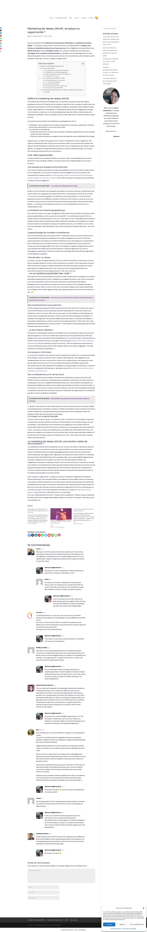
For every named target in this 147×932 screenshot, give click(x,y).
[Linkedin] (35, 535)
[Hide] (0, 51)
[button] (143, 908)
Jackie (38, 798)
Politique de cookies (116, 928)
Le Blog (90, 18)
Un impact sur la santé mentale (54, 87)
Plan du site (73, 920)
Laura (38, 549)
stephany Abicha (42, 833)
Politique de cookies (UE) (55, 920)
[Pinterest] (39, 535)
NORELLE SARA (41, 647)
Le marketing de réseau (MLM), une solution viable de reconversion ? (62, 90)
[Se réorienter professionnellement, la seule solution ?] (84, 516)
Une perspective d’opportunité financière (56, 70)
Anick (47, 579)
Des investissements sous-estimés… (55, 80)
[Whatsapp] (42, 535)
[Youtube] (49, 535)
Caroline (39, 612)
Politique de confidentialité (129, 928)
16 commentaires (47, 36)
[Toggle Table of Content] (82, 63)
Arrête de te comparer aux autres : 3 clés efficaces (110, 61)
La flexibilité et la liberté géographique (56, 72)
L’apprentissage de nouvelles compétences (57, 74)
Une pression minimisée (52, 84)
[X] (32, 535)
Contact (76, 18)
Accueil (51, 18)
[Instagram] (59, 535)
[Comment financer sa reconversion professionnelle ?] (61, 514)
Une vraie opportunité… (48, 68)
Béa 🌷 (38, 730)
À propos (84, 18)
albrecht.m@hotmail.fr (53, 567)
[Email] (52, 535)
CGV (66, 920)
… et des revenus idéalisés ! (53, 82)
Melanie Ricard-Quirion (44, 685)
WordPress (39, 925)
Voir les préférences (137, 924)
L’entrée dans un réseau (52, 76)
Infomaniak (56, 925)
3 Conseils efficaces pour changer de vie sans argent (109, 81)
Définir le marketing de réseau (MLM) (52, 66)
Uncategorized (35, 36)
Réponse (89, 550)
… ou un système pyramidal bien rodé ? (53, 78)
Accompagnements (61, 18)
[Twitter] (45, 535)
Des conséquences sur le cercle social (56, 85)
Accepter (109, 924)
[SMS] (55, 535)
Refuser (122, 924)
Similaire (47, 92)
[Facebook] (29, 535)
